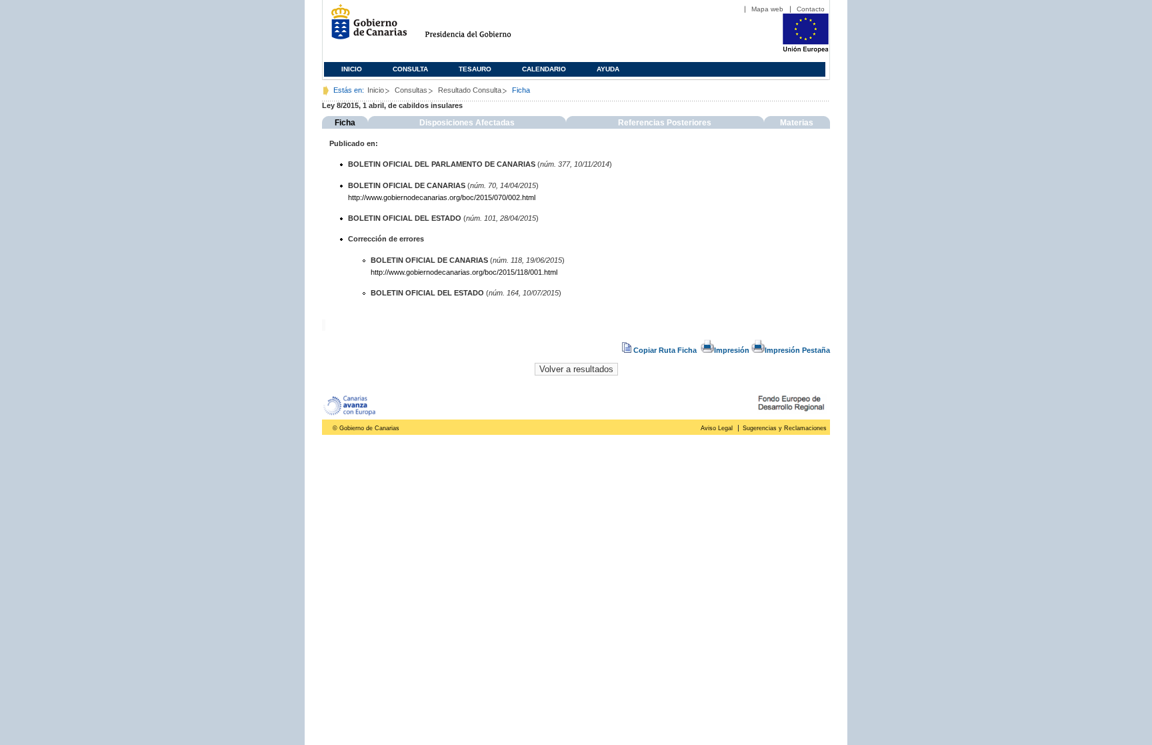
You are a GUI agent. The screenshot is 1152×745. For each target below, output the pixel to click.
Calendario (544, 69)
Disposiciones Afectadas (467, 122)
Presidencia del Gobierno (480, 27)
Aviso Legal (717, 428)
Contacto (811, 9)
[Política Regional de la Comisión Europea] (805, 50)
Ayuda (608, 69)
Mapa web (767, 9)
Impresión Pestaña (797, 350)
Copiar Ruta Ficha (665, 350)
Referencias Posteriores (664, 122)
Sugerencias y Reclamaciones (785, 428)
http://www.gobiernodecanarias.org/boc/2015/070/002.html (441, 197)
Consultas (411, 90)
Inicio (351, 69)
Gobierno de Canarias (365, 27)
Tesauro (475, 69)
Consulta (410, 69)
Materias (796, 122)
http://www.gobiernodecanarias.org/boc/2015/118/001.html (464, 272)
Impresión (731, 350)
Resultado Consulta (469, 90)
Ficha (345, 122)
